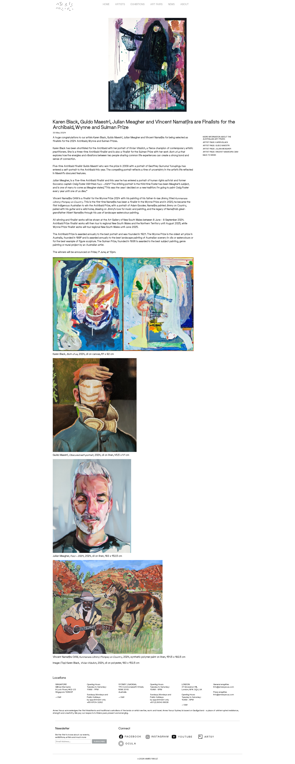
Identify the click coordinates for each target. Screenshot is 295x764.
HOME (106, 4)
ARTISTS (120, 4)
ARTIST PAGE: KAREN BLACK (215, 142)
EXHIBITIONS (138, 4)
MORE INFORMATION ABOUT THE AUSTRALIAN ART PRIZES (217, 138)
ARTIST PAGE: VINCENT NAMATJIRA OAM (220, 152)
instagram (158, 736)
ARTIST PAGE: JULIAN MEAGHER (217, 149)
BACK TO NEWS (209, 155)
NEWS (171, 4)
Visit (59, 697)
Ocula (131, 743)
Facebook (131, 736)
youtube (184, 736)
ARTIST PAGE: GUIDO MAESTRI (216, 145)
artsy (210, 736)
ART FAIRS (156, 4)
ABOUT (184, 4)
